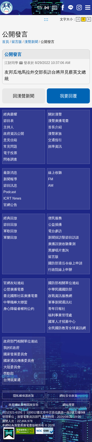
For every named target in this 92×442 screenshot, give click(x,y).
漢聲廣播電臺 (6, 7)
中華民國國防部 (60, 289)
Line (70, 7)
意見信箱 (10, 140)
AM (50, 185)
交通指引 (55, 140)
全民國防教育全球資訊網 (67, 328)
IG (79, 7)
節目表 (8, 121)
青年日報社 (56, 308)
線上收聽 (46, 7)
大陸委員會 (12, 367)
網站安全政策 (68, 395)
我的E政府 (11, 348)
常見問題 (10, 146)
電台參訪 (55, 231)
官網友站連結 (13, 283)
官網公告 (10, 205)
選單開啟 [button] (87, 7)
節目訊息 (10, 185)
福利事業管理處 (60, 315)
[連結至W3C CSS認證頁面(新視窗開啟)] (45, 430)
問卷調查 (10, 159)
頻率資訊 (55, 146)
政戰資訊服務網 (60, 296)
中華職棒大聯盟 (15, 302)
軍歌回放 (10, 231)
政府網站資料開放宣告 (24, 404)
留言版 (17, 42)
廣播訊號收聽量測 (62, 244)
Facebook (62, 7)
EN (39, 7)
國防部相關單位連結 (63, 283)
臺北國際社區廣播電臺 (20, 296)
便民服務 (55, 218)
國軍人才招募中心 (62, 321)
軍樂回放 (10, 237)
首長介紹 (55, 127)
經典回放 (54, 7)
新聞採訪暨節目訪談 (63, 237)
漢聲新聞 (31, 42)
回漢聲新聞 (23, 96)
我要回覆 (68, 96)
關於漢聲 (55, 114)
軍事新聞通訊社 (60, 302)
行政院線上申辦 (60, 269)
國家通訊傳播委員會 (18, 360)
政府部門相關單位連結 (20, 341)
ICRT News (12, 198)
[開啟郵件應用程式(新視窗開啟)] (21, 63)
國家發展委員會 (15, 354)
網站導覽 (68, 404)
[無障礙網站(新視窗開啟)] (25, 430)
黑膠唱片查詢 (58, 250)
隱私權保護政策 (23, 395)
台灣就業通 (12, 380)
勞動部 (8, 373)
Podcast (9, 192)
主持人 (8, 127)
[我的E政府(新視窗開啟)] (9, 433)
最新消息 (10, 172)
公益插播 (55, 224)
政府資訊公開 (13, 133)
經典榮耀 (10, 114)
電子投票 (10, 153)
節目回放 (10, 224)
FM (50, 179)
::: (46, 19)
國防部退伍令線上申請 (65, 263)
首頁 (5, 42)
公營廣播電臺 (13, 289)
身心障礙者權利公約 (18, 308)
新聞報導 (10, 179)
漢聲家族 (55, 133)
